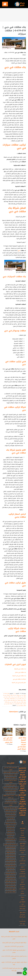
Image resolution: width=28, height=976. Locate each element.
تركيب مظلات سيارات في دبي (14, 146)
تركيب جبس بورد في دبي (10, 775)
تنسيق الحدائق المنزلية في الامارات (10, 781)
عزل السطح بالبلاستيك (11, 866)
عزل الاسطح (10, 837)
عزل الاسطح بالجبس (10, 847)
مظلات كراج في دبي (8, 704)
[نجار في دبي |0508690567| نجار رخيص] (7, 729)
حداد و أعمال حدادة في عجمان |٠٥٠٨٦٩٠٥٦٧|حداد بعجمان (22, 887)
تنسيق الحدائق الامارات (10, 777)
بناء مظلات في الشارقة (20, 669)
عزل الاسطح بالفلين (10, 855)
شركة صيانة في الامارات (10, 810)
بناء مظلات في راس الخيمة (19, 676)
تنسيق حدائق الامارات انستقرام (11, 788)
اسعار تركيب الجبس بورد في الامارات (10, 769)
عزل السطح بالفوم (11, 876)
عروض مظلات (23, 702)
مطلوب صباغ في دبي (10, 889)
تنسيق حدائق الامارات (11, 785)
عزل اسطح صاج (10, 829)
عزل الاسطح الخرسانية (10, 839)
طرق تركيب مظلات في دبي (15, 584)
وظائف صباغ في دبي (10, 892)
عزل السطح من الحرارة (10, 884)
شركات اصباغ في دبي (10, 800)
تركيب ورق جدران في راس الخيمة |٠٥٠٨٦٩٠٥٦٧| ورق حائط (22, 918)
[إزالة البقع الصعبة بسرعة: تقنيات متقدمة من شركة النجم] (21, 729)
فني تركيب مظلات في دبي (15, 363)
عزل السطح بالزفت (11, 871)
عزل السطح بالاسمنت (10, 863)
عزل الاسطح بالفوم (10, 858)
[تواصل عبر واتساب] (25, 969)
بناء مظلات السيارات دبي (14, 276)
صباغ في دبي (11, 818)
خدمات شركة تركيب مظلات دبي (17, 630)
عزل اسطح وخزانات (11, 834)
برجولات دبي (17, 695)
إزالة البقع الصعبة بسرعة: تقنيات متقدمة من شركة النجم (22, 743)
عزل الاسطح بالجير (11, 850)
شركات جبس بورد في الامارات (10, 808)
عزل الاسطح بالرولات (10, 852)
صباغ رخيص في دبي (10, 816)
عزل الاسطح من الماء (10, 860)
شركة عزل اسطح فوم (10, 813)
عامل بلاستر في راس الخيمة (19, 682)
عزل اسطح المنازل (11, 826)
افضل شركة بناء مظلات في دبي (17, 210)
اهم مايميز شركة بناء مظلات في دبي (16, 451)
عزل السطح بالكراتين (10, 879)
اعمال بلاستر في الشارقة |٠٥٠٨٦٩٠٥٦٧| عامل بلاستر (22, 871)
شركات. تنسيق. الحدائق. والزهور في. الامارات (10, 797)
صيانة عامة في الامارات (10, 824)
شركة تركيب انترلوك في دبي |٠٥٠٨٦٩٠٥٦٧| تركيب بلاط (22, 903)
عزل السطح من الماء (10, 886)
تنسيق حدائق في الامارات (11, 790)
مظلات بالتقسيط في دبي (17, 704)
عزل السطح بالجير (10, 868)
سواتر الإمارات (12, 698)
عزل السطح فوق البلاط (11, 881)
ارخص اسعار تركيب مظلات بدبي (17, 515)
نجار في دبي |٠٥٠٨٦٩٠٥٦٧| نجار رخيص (7, 740)
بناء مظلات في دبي (15, 67)
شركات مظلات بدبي (19, 700)
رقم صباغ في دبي (11, 793)
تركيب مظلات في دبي (19, 698)
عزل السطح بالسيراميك (11, 873)
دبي (19, 250)
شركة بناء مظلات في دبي (19, 679)
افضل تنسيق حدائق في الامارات (10, 772)
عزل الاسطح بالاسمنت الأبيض (10, 844)
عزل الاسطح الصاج (11, 842)
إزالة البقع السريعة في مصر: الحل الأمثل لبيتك (22, 848)
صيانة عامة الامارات (10, 821)
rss (22, 823)
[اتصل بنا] (25, 973)
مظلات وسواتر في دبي (15, 331)
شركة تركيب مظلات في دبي (15, 408)
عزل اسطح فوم (10, 831)
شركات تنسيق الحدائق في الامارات (11, 804)
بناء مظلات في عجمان (20, 672)
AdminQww (13, 711)
